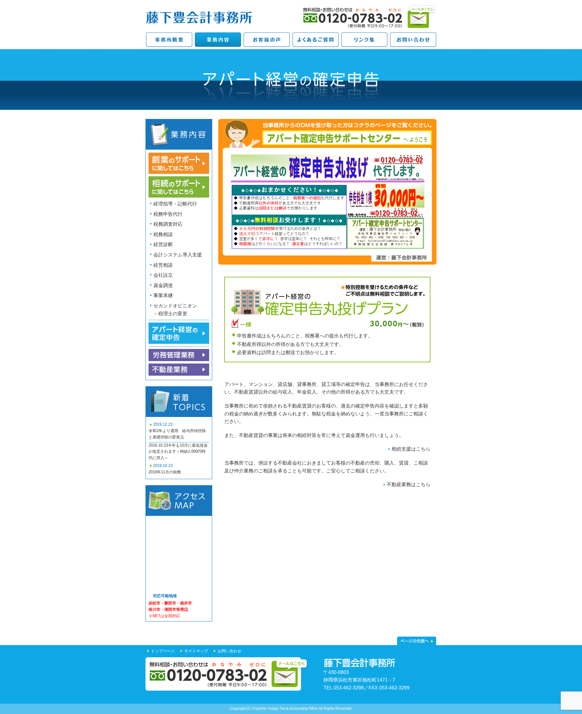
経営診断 (163, 244)
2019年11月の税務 (165, 468)
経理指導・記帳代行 (175, 203)
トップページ (163, 651)
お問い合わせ (229, 651)
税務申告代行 (167, 214)
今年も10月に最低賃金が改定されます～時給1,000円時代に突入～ (178, 451)
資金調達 (163, 285)
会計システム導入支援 (177, 254)
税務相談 (163, 234)
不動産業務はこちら (408, 484)
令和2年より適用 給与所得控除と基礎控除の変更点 (177, 430)
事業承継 (163, 295)
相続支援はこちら (411, 449)
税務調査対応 (167, 224)
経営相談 (163, 265)
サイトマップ (196, 651)
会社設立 (163, 275)
